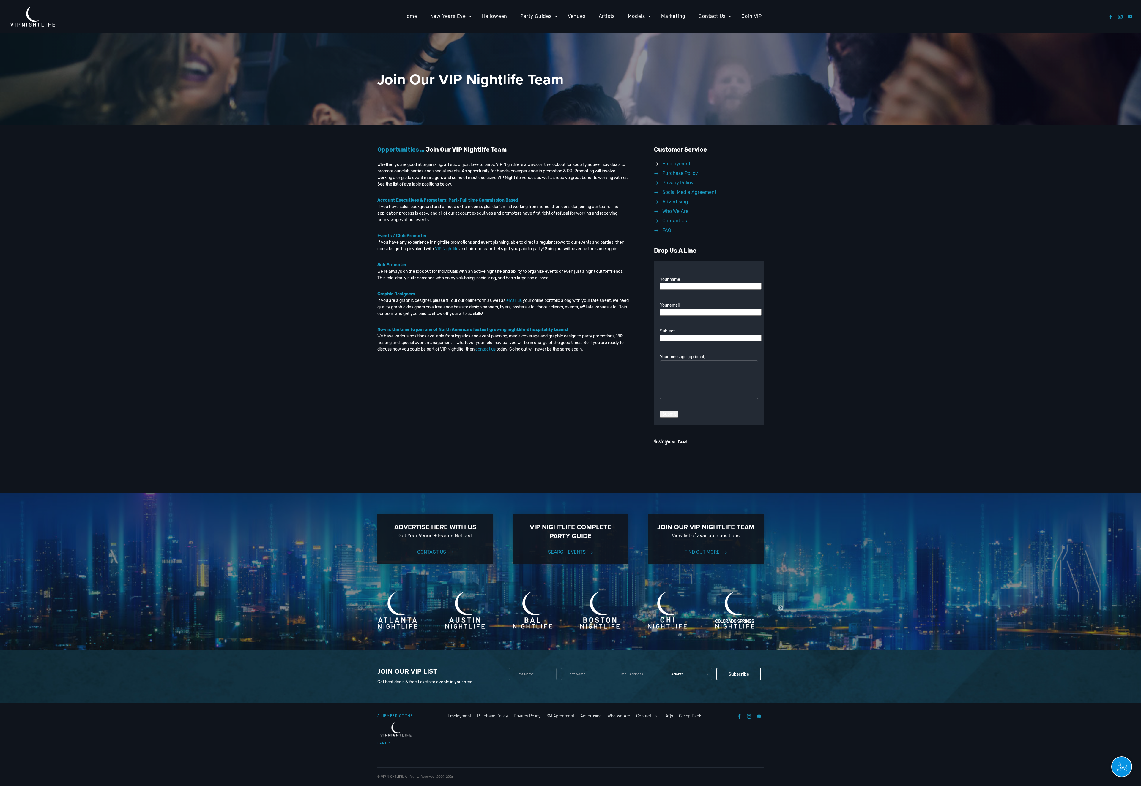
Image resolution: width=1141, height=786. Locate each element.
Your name (670, 279)
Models (636, 16)
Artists (607, 16)
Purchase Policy (492, 716)
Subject (667, 331)
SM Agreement (560, 716)
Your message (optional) (682, 356)
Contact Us (712, 16)
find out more (702, 552)
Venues (577, 16)
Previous (360, 608)
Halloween (494, 16)
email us (514, 300)
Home (410, 16)
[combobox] (688, 674)
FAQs (668, 716)
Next (781, 608)
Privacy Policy (527, 716)
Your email (670, 305)
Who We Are (619, 716)
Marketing (673, 16)
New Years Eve (448, 16)
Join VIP (752, 16)
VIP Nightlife (446, 248)
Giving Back (690, 716)
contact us (485, 349)
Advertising (591, 716)
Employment (459, 716)
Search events (567, 552)
